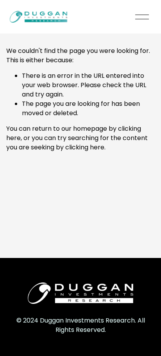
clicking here (84, 147)
